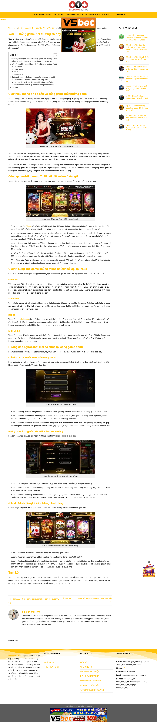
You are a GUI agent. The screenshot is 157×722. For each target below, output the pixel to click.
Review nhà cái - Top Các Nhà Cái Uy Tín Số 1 (36, 28)
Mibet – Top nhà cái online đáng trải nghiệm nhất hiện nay (137, 79)
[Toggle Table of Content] (54, 55)
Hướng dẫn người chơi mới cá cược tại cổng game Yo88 (33, 77)
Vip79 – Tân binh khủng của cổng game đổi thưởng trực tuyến (137, 108)
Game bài (18, 67)
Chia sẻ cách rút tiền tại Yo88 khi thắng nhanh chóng (34, 85)
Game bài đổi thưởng (55, 15)
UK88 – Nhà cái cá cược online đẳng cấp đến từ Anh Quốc (137, 98)
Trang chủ (12, 28)
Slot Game (19, 69)
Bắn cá (17, 72)
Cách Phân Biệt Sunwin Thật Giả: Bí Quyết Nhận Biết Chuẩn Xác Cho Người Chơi (136, 48)
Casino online (73, 15)
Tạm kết (14, 87)
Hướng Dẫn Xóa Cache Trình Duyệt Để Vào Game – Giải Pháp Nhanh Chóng (137, 37)
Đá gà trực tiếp (89, 15)
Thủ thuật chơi (118, 15)
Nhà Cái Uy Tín (38, 15)
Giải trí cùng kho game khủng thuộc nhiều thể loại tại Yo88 (34, 64)
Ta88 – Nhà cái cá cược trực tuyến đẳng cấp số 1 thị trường (137, 127)
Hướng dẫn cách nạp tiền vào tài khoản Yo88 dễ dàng (34, 82)
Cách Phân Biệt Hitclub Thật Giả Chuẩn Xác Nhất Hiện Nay (137, 59)
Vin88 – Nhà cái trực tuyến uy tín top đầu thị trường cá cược (137, 69)
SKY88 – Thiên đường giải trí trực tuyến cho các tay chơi (136, 88)
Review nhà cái (103, 15)
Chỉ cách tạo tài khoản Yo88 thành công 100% (31, 80)
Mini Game (19, 74)
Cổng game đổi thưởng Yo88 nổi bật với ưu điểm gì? (31, 61)
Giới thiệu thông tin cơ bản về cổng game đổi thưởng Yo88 (34, 59)
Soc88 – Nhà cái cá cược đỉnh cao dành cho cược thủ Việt (137, 117)
